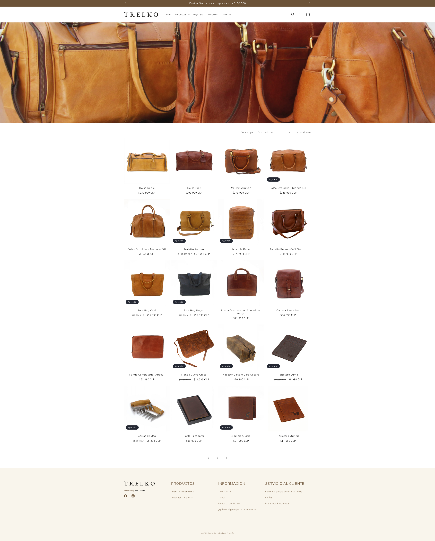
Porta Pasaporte (194, 435)
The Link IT (140, 490)
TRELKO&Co (224, 491)
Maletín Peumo (194, 249)
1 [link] (208, 458)
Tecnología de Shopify (224, 533)
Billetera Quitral (241, 435)
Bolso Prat (194, 187)
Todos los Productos (182, 491)
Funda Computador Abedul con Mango (241, 312)
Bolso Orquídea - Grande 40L (288, 187)
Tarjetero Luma (288, 374)
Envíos (268, 497)
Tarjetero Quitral (288, 435)
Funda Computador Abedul (146, 374)
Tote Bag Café (147, 310)
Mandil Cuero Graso (194, 374)
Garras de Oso (147, 435)
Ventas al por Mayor (229, 503)
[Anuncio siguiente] (310, 3)
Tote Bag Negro (194, 310)
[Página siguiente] (226, 458)
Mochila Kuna (241, 249)
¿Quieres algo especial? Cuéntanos (237, 509)
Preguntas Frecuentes (277, 503)
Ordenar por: (247, 132)
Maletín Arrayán (241, 187)
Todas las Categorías (182, 497)
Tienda (222, 497)
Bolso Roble (147, 187)
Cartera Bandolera (288, 310)
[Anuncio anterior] (125, 3)
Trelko (211, 533)
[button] (182, 14)
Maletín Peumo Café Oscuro (288, 249)
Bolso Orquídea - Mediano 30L (146, 249)
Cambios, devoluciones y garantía (283, 491)
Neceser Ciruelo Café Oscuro (241, 374)
